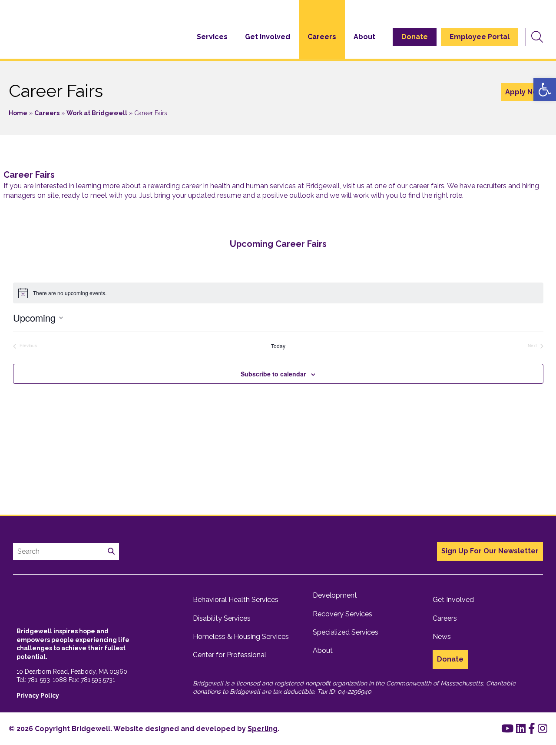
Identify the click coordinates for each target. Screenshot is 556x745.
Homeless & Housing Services (241, 636)
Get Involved (267, 37)
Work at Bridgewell (96, 113)
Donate (414, 37)
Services (212, 37)
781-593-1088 (47, 679)
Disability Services (222, 618)
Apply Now (524, 92)
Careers (322, 37)
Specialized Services (345, 632)
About (364, 37)
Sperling (263, 729)
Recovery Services (342, 614)
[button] (544, 89)
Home (18, 113)
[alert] (278, 293)
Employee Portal (480, 37)
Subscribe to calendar (273, 373)
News (442, 636)
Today (278, 346)
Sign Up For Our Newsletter (490, 551)
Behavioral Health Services (235, 599)
